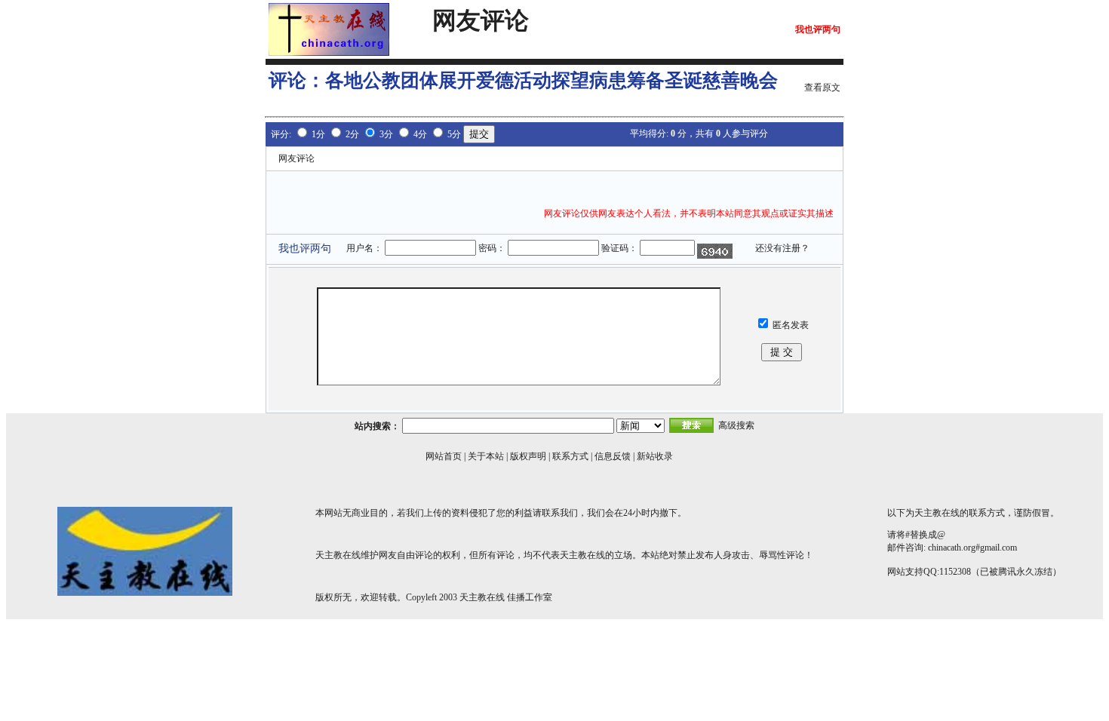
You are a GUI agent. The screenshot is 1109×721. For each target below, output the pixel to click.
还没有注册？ (782, 248)
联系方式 (570, 456)
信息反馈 (612, 456)
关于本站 (486, 456)
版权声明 (528, 456)
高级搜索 (736, 425)
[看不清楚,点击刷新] (715, 251)
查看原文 (822, 87)
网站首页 (443, 456)
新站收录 (655, 456)
